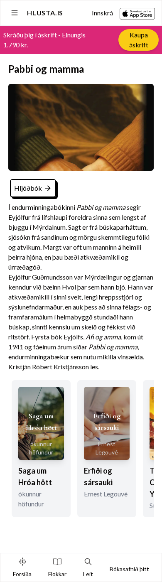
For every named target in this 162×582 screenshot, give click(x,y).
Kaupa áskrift (138, 40)
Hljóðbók (28, 188)
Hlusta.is (45, 13)
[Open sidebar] (14, 12)
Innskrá (102, 13)
